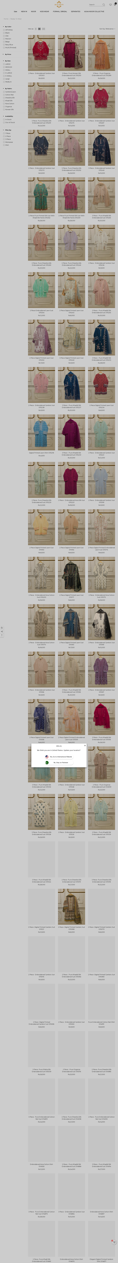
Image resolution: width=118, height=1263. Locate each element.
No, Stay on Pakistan (61, 762)
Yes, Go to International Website (61, 757)
